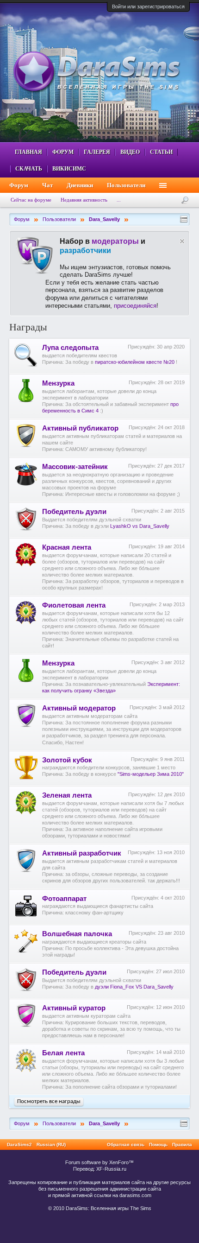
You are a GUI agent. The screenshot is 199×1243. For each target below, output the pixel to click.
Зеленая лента (67, 795)
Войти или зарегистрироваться (148, 6)
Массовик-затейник (75, 466)
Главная (28, 152)
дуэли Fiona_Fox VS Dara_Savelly (134, 986)
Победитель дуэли (74, 511)
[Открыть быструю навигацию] (183, 219)
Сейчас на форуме (31, 200)
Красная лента (66, 547)
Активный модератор (79, 708)
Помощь (158, 1144)
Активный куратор (74, 1008)
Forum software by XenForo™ (99, 1162)
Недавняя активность (84, 200)
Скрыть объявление (182, 241)
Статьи (161, 152)
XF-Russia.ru (111, 1169)
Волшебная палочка (77, 934)
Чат (47, 185)
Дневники (80, 185)
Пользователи (126, 185)
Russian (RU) (51, 1144)
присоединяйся (135, 305)
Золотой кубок (67, 760)
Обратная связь (125, 1144)
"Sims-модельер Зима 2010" (151, 774)
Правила (182, 1144)
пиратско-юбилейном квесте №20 (134, 362)
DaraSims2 (19, 1144)
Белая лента (63, 1053)
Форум (63, 152)
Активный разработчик (81, 853)
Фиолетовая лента (74, 605)
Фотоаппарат (64, 898)
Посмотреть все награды (49, 1101)
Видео (130, 152)
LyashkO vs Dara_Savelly (139, 526)
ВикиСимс (69, 168)
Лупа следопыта (70, 347)
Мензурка (58, 383)
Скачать (28, 168)
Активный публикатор (80, 428)
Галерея (97, 152)
